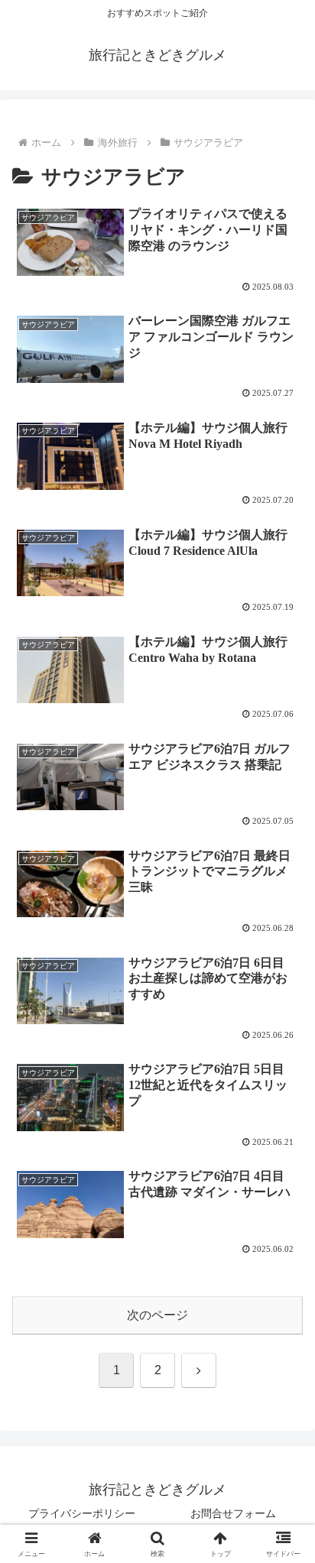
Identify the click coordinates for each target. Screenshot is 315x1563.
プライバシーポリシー (81, 1513)
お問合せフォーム (233, 1513)
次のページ (157, 1314)
